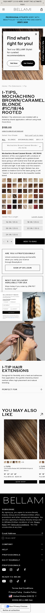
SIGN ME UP (11, 312)
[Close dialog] (44, 293)
